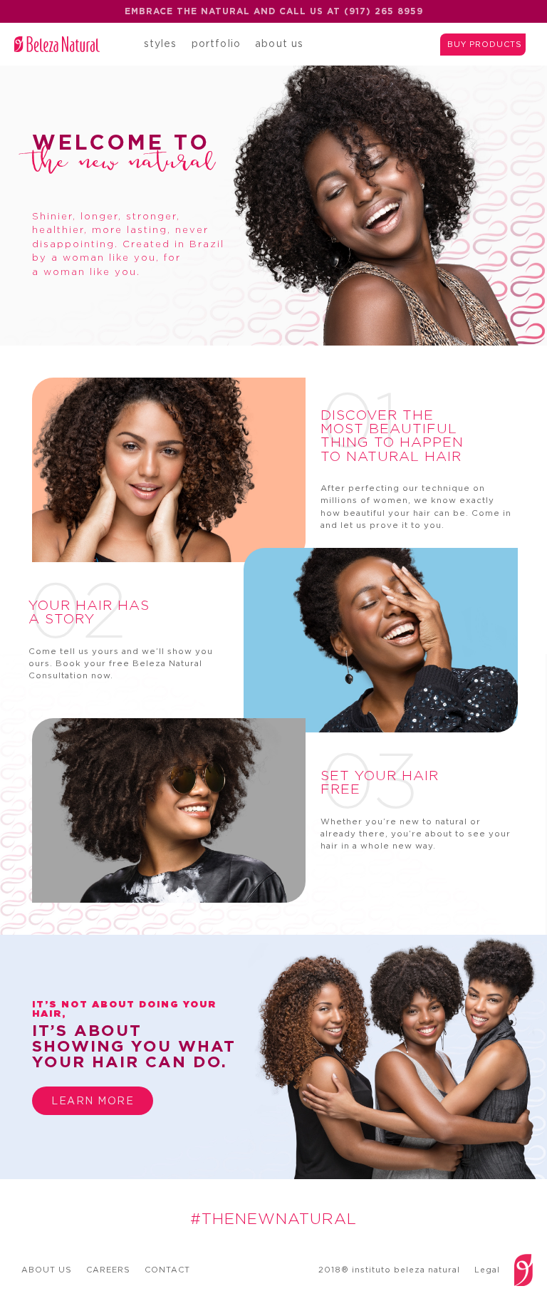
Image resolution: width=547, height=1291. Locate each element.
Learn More (92, 1100)
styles (160, 43)
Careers (108, 1270)
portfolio (216, 43)
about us (279, 43)
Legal (487, 1269)
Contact (167, 1270)
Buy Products (484, 44)
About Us (46, 1270)
